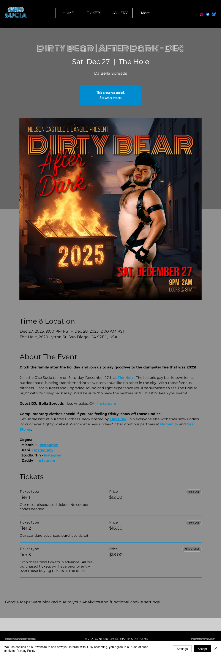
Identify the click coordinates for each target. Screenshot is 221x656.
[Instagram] (202, 14)
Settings (182, 649)
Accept (202, 649)
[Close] (215, 649)
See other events (110, 97)
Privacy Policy (25, 650)
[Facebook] (208, 14)
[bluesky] (214, 14)
